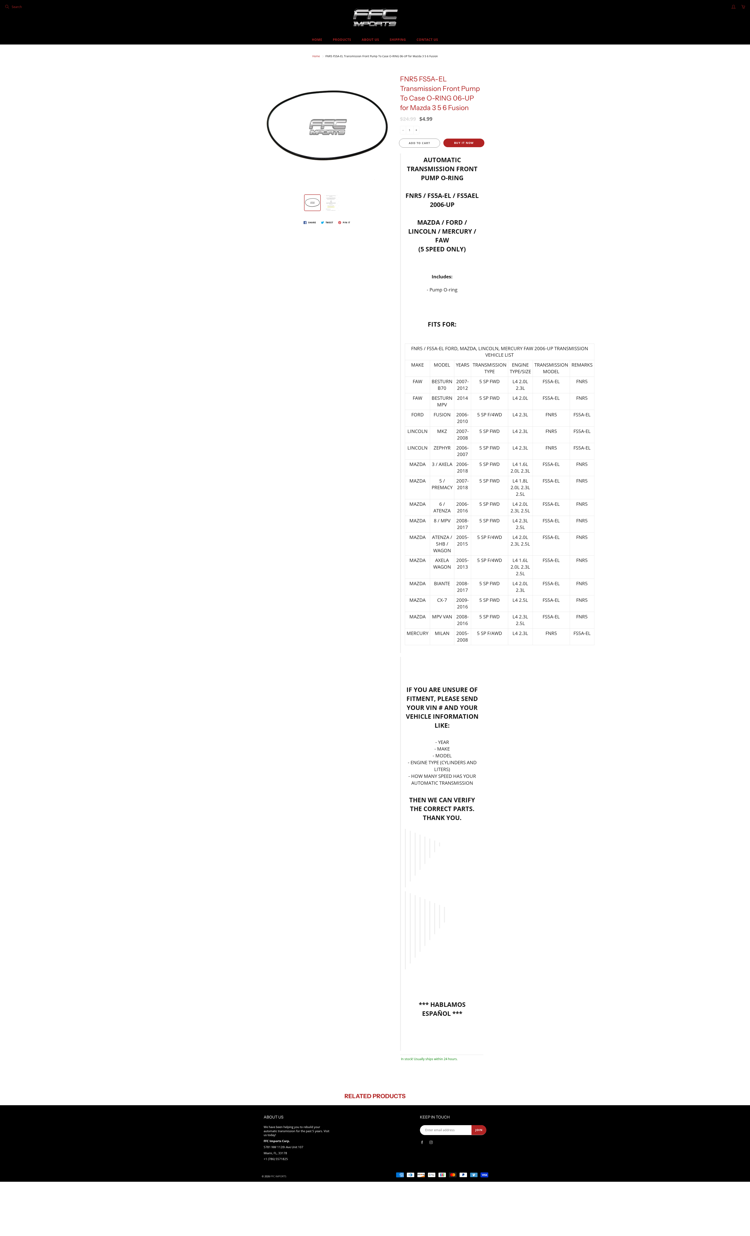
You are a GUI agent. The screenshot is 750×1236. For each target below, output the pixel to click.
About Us (370, 39)
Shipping (398, 39)
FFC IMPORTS (278, 1176)
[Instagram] (431, 1142)
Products (342, 39)
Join (478, 1130)
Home (317, 39)
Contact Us (427, 39)
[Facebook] (422, 1142)
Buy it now (464, 143)
